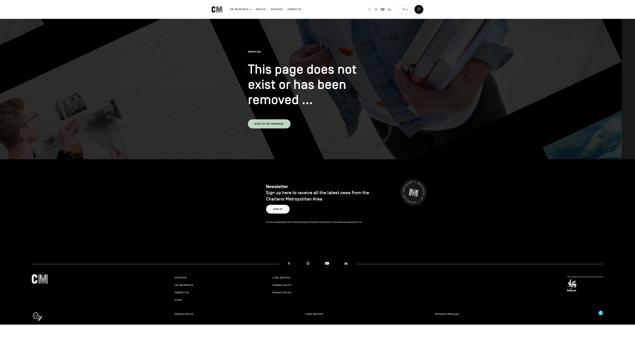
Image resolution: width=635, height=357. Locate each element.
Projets (261, 9)
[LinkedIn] (389, 9)
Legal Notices (281, 277)
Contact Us (295, 9)
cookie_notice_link (42, 312)
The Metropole (239, 9)
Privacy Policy (281, 292)
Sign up (278, 209)
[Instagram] (376, 9)
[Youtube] (382, 9)
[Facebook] (369, 9)
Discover (277, 9)
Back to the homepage (269, 123)
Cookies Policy (282, 285)
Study (178, 300)
